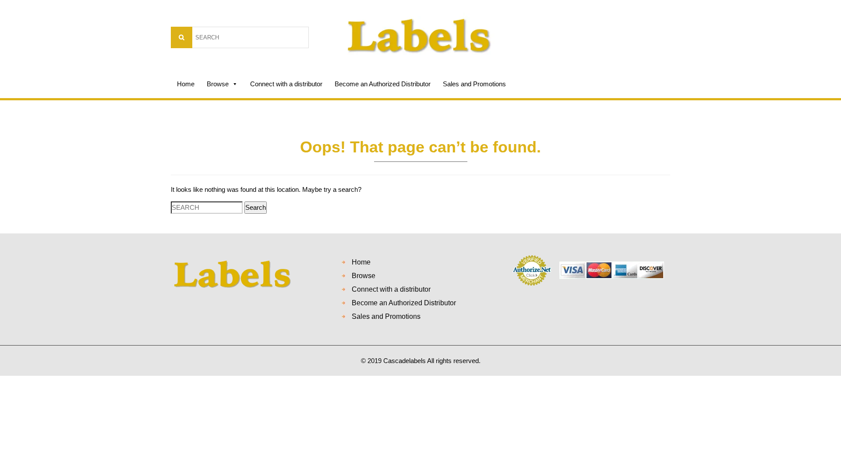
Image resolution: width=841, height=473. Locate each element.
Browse (218, 84)
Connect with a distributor (286, 84)
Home (185, 84)
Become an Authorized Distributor (383, 84)
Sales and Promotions (474, 84)
